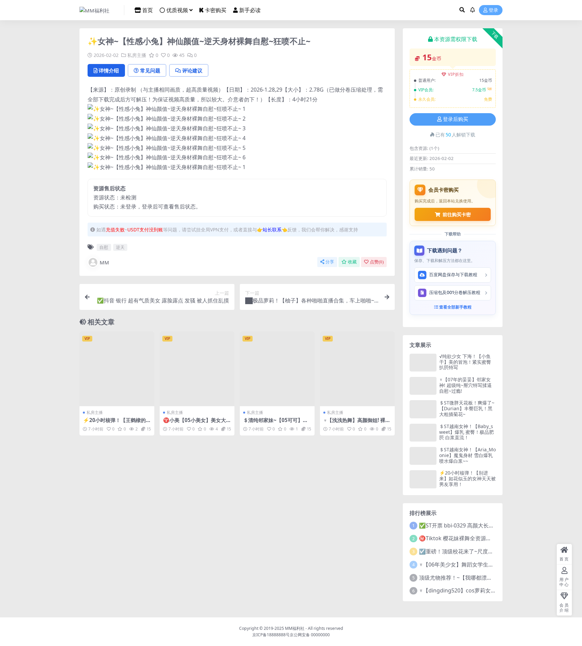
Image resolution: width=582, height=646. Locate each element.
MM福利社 (294, 628)
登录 (493, 10)
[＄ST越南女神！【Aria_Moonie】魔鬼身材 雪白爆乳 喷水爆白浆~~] (423, 456)
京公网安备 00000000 (310, 635)
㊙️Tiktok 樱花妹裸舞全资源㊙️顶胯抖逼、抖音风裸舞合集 (488, 538)
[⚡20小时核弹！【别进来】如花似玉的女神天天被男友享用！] (423, 479)
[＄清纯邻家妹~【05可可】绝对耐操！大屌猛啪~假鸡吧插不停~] (277, 368)
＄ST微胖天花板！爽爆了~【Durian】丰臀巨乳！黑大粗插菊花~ (466, 408)
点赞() (377, 261)
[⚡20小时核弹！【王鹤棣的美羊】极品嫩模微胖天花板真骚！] (116, 368)
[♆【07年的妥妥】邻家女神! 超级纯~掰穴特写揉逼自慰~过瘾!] (423, 386)
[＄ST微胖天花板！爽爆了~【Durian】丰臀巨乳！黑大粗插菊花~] (423, 409)
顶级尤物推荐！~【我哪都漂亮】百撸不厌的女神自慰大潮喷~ (492, 577)
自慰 (103, 247)
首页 (147, 10)
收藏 (352, 261)
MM (104, 262)
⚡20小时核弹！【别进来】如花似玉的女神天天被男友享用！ (467, 478)
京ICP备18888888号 (271, 635)
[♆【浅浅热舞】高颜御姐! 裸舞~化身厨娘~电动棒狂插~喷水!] (357, 368)
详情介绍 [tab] (109, 70)
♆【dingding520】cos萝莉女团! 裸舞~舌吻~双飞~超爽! (485, 590)
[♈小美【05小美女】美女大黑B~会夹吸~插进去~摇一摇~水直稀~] (197, 368)
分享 (329, 261)
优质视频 (177, 10)
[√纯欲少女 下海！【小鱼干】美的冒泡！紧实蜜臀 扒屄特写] (423, 363)
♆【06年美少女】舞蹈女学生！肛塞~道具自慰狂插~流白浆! (489, 564)
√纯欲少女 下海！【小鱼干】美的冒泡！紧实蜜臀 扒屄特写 (465, 362)
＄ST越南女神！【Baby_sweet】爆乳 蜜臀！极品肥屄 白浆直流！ (466, 432)
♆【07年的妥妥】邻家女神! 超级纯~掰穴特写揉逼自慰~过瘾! (465, 385)
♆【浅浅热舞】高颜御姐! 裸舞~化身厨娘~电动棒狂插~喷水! (356, 423)
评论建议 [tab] (192, 70)
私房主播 (136, 55)
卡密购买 (215, 10)
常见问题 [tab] (150, 70)
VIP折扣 (456, 74)
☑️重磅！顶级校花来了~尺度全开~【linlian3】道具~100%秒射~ (495, 551)
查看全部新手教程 (455, 307)
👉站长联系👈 (272, 229)
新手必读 (250, 10)
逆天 (120, 247)
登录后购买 (455, 119)
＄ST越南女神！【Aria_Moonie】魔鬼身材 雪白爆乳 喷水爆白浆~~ (467, 455)
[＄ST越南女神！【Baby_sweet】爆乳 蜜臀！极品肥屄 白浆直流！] (423, 433)
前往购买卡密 (457, 214)
